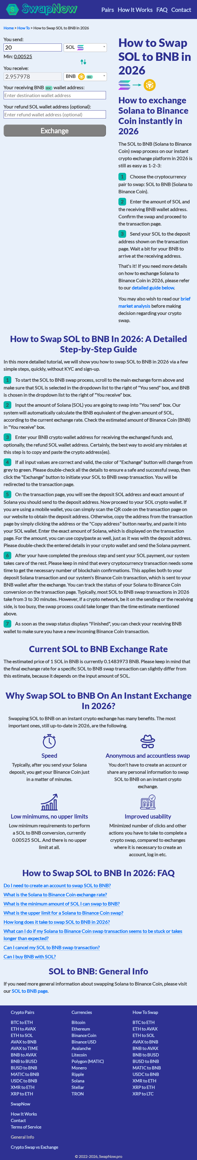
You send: (14, 39)
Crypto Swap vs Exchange (34, 1147)
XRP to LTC (143, 1093)
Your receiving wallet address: (44, 87)
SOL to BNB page (30, 991)
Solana (78, 1080)
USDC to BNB (24, 1080)
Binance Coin (84, 1035)
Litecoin (79, 1054)
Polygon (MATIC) (88, 1061)
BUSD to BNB (24, 1067)
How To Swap (145, 1012)
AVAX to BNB (24, 1041)
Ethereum (81, 1028)
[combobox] (85, 47)
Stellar (78, 1087)
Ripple (78, 1074)
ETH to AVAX (23, 1028)
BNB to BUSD (24, 1061)
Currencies (82, 1012)
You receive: (16, 68)
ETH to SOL (22, 1035)
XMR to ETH (23, 1087)
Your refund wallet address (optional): (47, 106)
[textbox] (85, 48)
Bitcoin (78, 1022)
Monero (79, 1067)
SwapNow (20, 1103)
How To (23, 27)
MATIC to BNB (25, 1074)
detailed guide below (153, 287)
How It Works (135, 9)
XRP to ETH (22, 1093)
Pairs (107, 9)
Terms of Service (26, 1126)
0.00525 (23, 56)
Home (9, 27)
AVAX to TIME (24, 1048)
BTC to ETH (22, 1022)
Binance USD (84, 1041)
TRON (78, 1093)
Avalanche (81, 1048)
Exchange (55, 130)
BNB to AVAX (24, 1054)
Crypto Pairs (22, 1012)
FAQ (161, 9)
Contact (181, 9)
